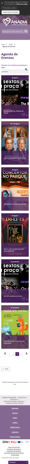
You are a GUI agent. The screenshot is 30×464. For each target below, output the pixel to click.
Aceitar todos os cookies (10, 12)
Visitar (11, 44)
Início (3, 44)
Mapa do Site (22, 397)
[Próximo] (26, 354)
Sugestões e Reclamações (9, 397)
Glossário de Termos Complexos (15, 403)
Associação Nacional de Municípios (14, 453)
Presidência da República (14, 449)
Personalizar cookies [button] (9, 8)
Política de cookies (22, 4)
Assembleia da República (14, 451)
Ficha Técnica (14, 399)
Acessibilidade (15, 455)
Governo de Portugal (14, 447)
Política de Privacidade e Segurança (14, 401)
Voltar (6, 369)
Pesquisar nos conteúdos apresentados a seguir (14, 66)
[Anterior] (4, 354)
